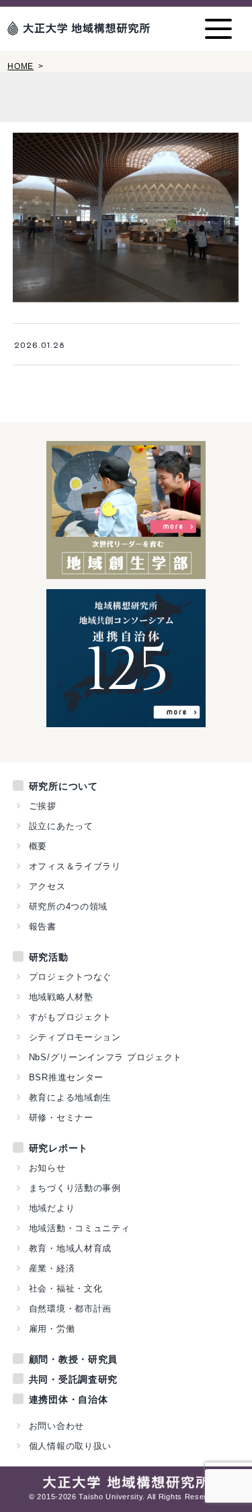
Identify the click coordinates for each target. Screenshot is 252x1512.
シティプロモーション (75, 1037)
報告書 (42, 927)
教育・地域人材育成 (70, 1248)
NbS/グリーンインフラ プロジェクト (105, 1057)
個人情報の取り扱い (70, 1446)
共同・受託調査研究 (73, 1379)
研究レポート (58, 1148)
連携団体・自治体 (68, 1399)
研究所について (63, 786)
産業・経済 (52, 1268)
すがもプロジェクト (70, 1017)
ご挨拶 (42, 806)
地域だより (52, 1208)
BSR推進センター (66, 1077)
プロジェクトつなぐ (70, 977)
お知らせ (47, 1168)
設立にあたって (61, 826)
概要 (38, 846)
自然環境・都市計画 (70, 1309)
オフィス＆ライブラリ (75, 866)
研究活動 (49, 957)
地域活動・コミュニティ (79, 1228)
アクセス (47, 886)
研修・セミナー (61, 1118)
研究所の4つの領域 (68, 906)
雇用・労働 (52, 1329)
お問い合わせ (56, 1426)
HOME (20, 66)
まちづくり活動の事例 (75, 1188)
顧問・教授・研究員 (73, 1359)
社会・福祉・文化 (66, 1288)
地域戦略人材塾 (61, 997)
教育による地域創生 (70, 1097)
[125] (125, 719)
